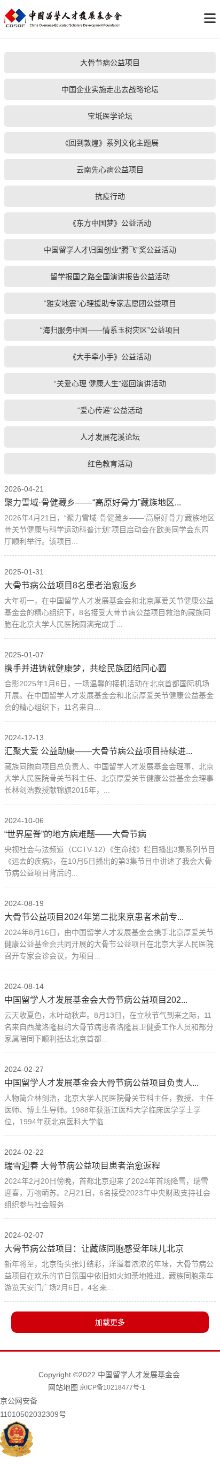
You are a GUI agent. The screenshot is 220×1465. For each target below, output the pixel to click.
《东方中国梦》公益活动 (110, 223)
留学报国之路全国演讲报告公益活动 (110, 276)
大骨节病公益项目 (110, 62)
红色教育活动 (110, 463)
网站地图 (63, 1387)
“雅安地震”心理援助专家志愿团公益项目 (110, 303)
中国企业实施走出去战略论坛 (110, 89)
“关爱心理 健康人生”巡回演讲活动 (110, 383)
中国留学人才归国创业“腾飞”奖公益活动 (110, 250)
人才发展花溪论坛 (110, 437)
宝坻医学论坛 (110, 116)
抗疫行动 (110, 196)
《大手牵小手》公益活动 (110, 356)
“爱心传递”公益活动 (110, 410)
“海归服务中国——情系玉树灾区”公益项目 (110, 330)
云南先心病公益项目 (110, 169)
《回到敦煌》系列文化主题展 (110, 143)
